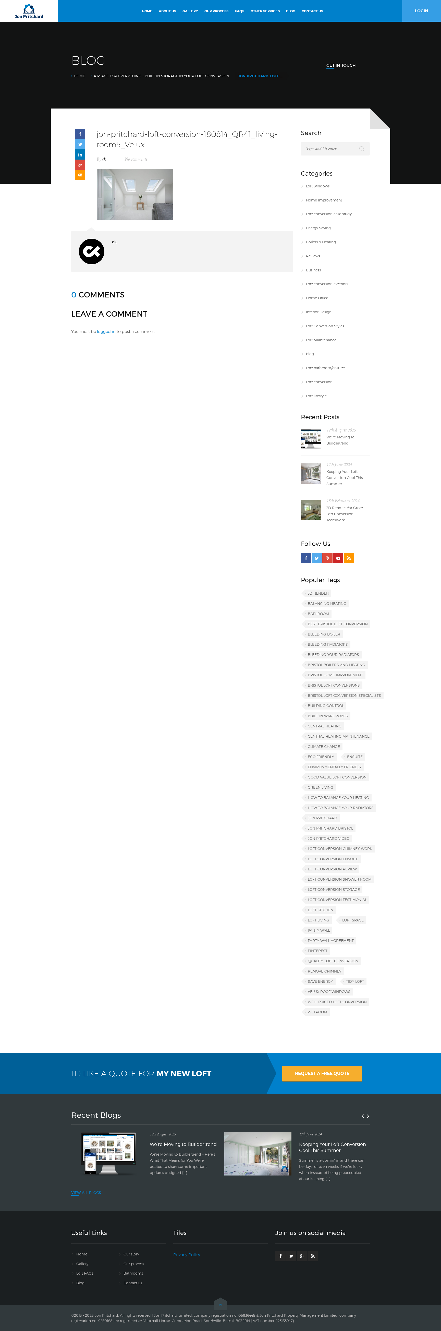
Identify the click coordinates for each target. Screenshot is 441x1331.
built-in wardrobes (328, 716)
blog (310, 354)
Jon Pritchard (322, 818)
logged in (106, 331)
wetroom (317, 1012)
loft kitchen (320, 910)
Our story (131, 1254)
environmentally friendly (335, 767)
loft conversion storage (334, 889)
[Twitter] (317, 558)
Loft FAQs (84, 1273)
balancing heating (327, 603)
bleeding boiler (324, 634)
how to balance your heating (338, 797)
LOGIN (421, 11)
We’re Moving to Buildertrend (340, 440)
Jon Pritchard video (328, 838)
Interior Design (319, 312)
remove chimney (324, 971)
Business (313, 270)
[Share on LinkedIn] (80, 154)
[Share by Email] (80, 175)
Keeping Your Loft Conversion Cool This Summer (344, 477)
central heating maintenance (339, 736)
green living (320, 787)
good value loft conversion (337, 777)
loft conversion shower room (340, 879)
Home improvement (324, 200)
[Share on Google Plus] (80, 165)
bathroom (318, 613)
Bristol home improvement (335, 675)
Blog (80, 1283)
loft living (318, 920)
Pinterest (317, 951)
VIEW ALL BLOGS (86, 1192)
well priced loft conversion (337, 1002)
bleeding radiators (328, 644)
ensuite (355, 756)
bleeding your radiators (333, 654)
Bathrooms (133, 1273)
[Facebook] (306, 558)
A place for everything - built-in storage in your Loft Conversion (161, 76)
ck (104, 159)
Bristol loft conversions (334, 685)
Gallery (82, 1264)
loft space (353, 920)
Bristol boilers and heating (336, 665)
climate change (324, 746)
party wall (319, 930)
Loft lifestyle (316, 396)
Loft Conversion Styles (325, 326)
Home (79, 76)
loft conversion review (332, 869)
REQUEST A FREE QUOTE (322, 1073)
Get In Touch (341, 65)
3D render (318, 593)
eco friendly (321, 756)
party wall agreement (331, 940)
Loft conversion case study (329, 214)
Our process (134, 1264)
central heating (324, 726)
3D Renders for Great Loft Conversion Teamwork (344, 514)
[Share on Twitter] (80, 144)
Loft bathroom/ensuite (325, 368)
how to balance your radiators (341, 808)
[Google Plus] (327, 558)
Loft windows (317, 186)
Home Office (317, 298)
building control (326, 705)
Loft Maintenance (321, 340)
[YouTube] (338, 558)
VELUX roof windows (329, 991)
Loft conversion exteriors (327, 284)
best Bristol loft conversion (338, 624)
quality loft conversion (333, 961)
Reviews (313, 256)
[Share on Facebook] (80, 134)
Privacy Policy (186, 1254)
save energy (320, 981)
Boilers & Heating (321, 242)
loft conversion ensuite (333, 859)
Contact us (133, 1283)
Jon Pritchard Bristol (330, 828)
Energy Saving (318, 228)
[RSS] (349, 558)
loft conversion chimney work (340, 848)
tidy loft (355, 981)
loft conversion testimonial (337, 899)
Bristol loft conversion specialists (344, 695)
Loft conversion (319, 382)
